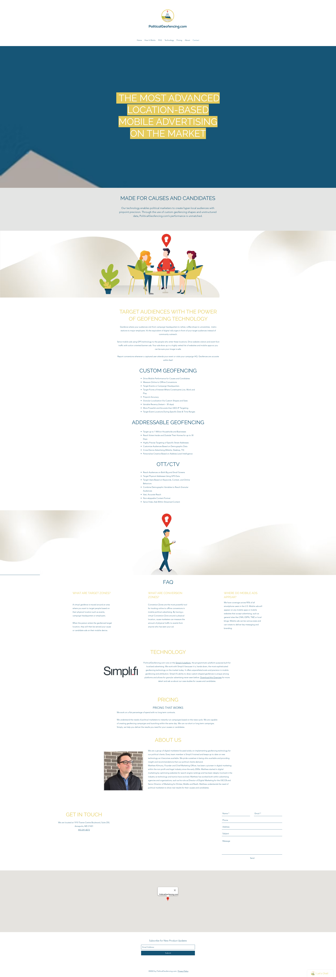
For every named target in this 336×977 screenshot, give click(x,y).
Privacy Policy (183, 971)
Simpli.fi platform (183, 662)
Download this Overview (211, 677)
